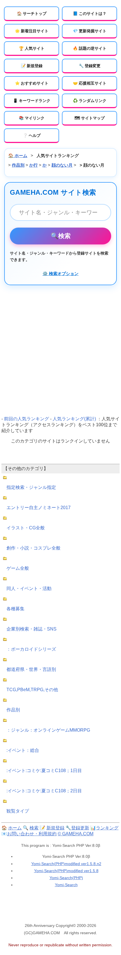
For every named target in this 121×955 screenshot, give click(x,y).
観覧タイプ (17, 811)
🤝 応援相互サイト (89, 83)
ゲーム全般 (17, 568)
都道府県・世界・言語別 (31, 669)
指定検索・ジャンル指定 (31, 487)
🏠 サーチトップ (31, 13)
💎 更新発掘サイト (89, 31)
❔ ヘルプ (32, 135)
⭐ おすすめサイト (31, 83)
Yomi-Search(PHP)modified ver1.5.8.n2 (66, 863)
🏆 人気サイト (31, 48)
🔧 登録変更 (89, 65)
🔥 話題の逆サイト (89, 48)
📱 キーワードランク (31, 100)
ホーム (15, 827)
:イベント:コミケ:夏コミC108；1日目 (44, 770)
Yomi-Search (66, 885)
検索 (34, 827)
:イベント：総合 (22, 750)
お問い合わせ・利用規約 (32, 833)
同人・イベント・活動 (28, 588)
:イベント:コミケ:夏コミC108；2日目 (44, 790)
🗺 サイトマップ (90, 118)
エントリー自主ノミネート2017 (38, 507)
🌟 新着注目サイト (31, 31)
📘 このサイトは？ (89, 13)
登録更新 (80, 827)
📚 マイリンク (31, 118)
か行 (33, 165)
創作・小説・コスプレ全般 (33, 548)
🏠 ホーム (17, 155)
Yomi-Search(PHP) (66, 877)
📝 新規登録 (31, 65)
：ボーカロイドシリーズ (31, 649)
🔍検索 (61, 235)
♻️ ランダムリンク (89, 100)
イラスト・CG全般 (25, 527)
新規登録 (55, 827)
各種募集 (15, 608)
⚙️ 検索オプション (60, 273)
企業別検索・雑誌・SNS (31, 629)
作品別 (18, 165)
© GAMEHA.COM (75, 833)
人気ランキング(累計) (74, 418)
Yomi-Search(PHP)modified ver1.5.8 (66, 870)
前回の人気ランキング (26, 418)
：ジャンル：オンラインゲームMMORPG (48, 730)
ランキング (107, 827)
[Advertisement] (60, 350)
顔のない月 (62, 165)
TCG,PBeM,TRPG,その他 (32, 689)
